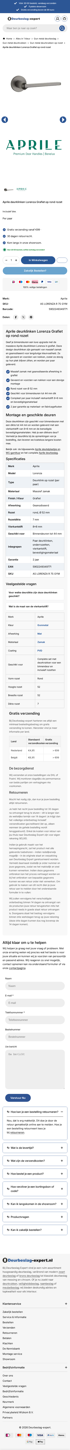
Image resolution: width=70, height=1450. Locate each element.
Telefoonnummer (15, 1012)
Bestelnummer (12, 1029)
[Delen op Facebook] (16, 317)
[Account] (58, 19)
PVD (39, 650)
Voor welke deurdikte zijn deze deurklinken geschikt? (33, 594)
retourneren (17, 1132)
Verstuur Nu (18, 1097)
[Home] (27, 1260)
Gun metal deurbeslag (45, 38)
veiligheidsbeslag (29, 1283)
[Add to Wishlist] (62, 260)
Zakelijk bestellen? (35, 270)
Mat (39, 633)
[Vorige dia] (4, 119)
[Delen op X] (23, 317)
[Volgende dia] (63, 119)
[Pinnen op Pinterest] (31, 317)
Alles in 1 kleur (23, 38)
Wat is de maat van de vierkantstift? (29, 606)
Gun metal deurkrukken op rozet (46, 43)
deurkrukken (10, 1283)
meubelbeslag (11, 1287)
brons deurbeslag (29, 1275)
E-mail (9, 995)
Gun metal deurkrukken (14, 43)
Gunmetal (42, 625)
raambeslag (46, 1283)
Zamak (41, 642)
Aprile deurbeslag (48, 452)
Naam (8, 978)
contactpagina (17, 968)
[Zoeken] (62, 28)
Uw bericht (11, 1046)
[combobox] (35, 28)
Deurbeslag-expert (39, 1427)
